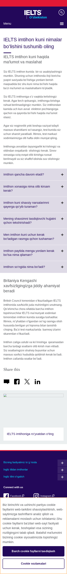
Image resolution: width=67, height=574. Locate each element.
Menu (7, 23)
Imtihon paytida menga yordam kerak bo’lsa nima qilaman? (28, 255)
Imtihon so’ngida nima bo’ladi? (31, 269)
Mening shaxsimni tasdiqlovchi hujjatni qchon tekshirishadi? (29, 223)
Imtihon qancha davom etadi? (31, 176)
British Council (12, 12)
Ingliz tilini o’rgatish (13, 476)
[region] (33, 535)
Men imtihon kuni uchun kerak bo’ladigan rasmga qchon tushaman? (35, 239)
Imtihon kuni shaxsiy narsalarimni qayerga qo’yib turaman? (28, 207)
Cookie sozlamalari (33, 563)
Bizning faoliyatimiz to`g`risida (20, 462)
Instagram (46, 496)
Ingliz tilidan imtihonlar (15, 469)
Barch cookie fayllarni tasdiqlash (33, 551)
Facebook (16, 496)
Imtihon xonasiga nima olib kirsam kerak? (26, 190)
